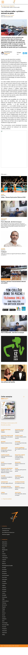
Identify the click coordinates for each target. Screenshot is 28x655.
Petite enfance (5, 601)
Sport (2, 194)
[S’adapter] (14, 239)
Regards (4, 607)
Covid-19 (4, 559)
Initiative (4, 589)
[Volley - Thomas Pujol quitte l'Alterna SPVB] (14, 184)
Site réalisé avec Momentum (8, 532)
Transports (12, 15)
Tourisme (4, 626)
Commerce (4, 555)
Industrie (4, 587)
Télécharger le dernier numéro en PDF (9, 422)
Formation (4, 583)
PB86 (3, 599)
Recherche (4, 605)
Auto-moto (4, 545)
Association (4, 543)
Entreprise (4, 573)
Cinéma (3, 553)
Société (3, 248)
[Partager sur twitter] (23, 53)
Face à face (4, 218)
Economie (4, 569)
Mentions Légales (6, 534)
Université (4, 630)
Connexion (17, 645)
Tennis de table (5, 624)
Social (3, 614)
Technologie (4, 622)
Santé (3, 610)
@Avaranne (7, 53)
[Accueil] (1, 6)
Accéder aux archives (6, 424)
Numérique (4, 597)
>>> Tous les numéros (6, 498)
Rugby (3, 609)
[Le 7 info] (14, 1)
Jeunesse (4, 591)
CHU (3, 551)
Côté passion (5, 557)
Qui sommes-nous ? (6, 528)
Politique (4, 603)
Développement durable (7, 565)
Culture (3, 561)
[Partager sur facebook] (26, 53)
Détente (4, 563)
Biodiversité (4, 549)
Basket (3, 547)
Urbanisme (4, 632)
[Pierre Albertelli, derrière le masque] (14, 209)
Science (4, 612)
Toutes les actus (6, 6)
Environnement (5, 575)
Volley (3, 634)
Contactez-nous (5, 530)
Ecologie (4, 567)
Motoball (4, 595)
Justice (3, 593)
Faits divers (12, 6)
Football (4, 581)
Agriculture (4, 541)
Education (4, 571)
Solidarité (4, 618)
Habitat (3, 585)
